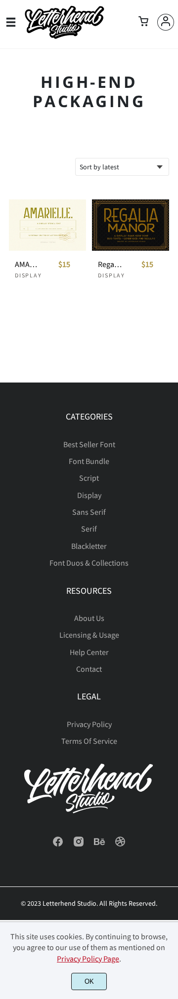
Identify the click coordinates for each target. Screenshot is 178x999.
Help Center (89, 652)
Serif (89, 529)
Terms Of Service (89, 741)
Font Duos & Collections (89, 563)
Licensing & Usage (89, 635)
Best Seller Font (89, 444)
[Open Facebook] (58, 844)
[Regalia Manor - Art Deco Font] (130, 225)
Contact (89, 669)
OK (89, 981)
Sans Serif (89, 512)
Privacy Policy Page (88, 958)
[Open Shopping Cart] (143, 22)
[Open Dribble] (120, 844)
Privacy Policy (89, 724)
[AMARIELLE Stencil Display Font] (47, 225)
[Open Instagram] (79, 844)
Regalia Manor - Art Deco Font (110, 264)
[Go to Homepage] (64, 36)
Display (28, 275)
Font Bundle (89, 461)
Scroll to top (169, 447)
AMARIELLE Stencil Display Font (27, 264)
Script (89, 478)
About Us (89, 618)
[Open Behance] (99, 844)
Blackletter (89, 546)
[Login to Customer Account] (166, 22)
